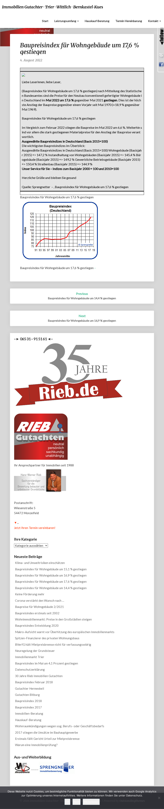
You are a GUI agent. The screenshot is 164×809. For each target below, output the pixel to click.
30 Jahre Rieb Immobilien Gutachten (39, 676)
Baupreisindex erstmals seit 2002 (37, 613)
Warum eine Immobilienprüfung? (36, 745)
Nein (76, 801)
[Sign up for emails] (161, 55)
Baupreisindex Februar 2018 (34, 682)
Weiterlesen (91, 801)
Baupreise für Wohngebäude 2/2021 (39, 606)
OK (67, 801)
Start (45, 21)
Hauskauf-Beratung (97, 21)
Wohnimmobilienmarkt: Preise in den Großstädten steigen (53, 619)
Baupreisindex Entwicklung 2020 (37, 625)
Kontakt (153, 21)
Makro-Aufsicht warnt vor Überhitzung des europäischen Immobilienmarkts (64, 632)
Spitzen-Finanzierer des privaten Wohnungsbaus (47, 638)
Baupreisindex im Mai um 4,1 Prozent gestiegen (46, 663)
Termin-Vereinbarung (128, 21)
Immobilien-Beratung (29, 713)
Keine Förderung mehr (29, 594)
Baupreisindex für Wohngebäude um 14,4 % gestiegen (51, 588)
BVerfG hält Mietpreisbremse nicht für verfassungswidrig (53, 644)
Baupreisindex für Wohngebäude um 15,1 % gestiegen (51, 569)
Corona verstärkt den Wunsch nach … (39, 600)
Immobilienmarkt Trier (29, 657)
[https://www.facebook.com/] (161, 64)
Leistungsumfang (65, 21)
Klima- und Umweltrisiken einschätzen (40, 563)
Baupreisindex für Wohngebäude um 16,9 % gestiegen (51, 575)
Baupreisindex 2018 (28, 701)
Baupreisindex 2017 (28, 707)
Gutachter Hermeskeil (29, 688)
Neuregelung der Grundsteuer (35, 650)
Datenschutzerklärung (30, 669)
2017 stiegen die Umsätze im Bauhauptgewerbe (46, 732)
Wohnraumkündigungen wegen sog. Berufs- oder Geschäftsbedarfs (59, 726)
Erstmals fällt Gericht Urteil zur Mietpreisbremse (47, 738)
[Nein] (159, 798)
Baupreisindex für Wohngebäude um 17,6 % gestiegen (51, 581)
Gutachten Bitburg (27, 694)
